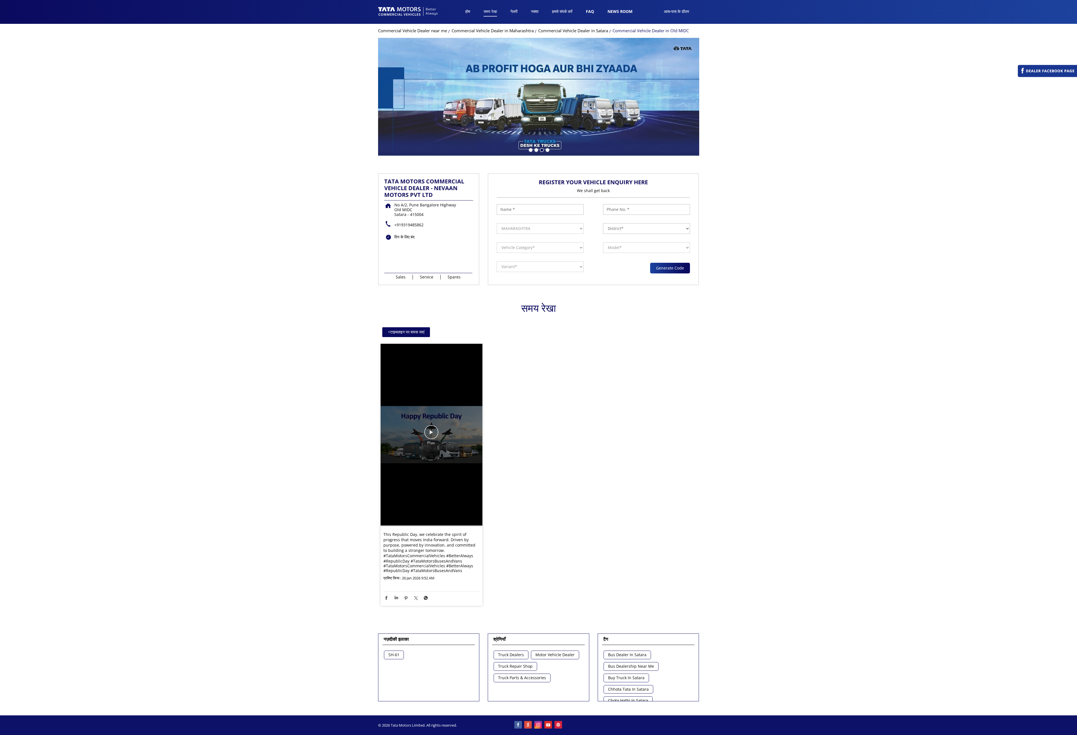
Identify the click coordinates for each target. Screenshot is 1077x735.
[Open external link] (1047, 75)
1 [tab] (530, 149)
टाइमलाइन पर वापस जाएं (406, 332)
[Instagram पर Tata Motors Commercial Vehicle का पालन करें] (538, 725)
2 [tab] (535, 149)
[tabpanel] (538, 97)
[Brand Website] (558, 725)
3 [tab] (541, 149)
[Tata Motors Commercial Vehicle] (408, 12)
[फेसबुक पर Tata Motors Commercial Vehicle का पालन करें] (518, 725)
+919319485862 (409, 224)
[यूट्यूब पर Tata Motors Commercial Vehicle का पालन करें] (548, 725)
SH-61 (393, 655)
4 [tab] (547, 149)
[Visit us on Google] (528, 725)
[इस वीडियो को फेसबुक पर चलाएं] (431, 435)
